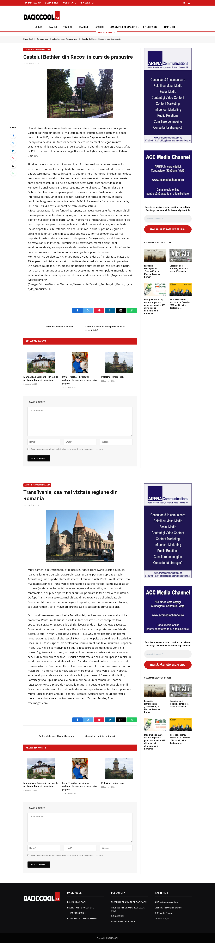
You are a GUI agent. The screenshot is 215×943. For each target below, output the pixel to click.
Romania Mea (105, 32)
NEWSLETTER (87, 2)
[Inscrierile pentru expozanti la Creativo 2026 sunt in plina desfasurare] (181, 289)
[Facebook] (13, 136)
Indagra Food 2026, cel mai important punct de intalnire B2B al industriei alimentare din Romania (154, 306)
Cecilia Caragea (162, 918)
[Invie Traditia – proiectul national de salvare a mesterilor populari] (80, 362)
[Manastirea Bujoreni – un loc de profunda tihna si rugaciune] (41, 362)
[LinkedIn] (13, 151)
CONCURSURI (117, 916)
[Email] (13, 165)
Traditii (67, 27)
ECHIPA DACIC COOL (76, 902)
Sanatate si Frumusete (123, 27)
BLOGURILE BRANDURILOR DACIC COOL (129, 902)
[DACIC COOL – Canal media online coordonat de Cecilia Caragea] (41, 15)
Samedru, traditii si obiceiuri (60, 326)
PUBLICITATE (69, 2)
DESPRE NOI (51, 2)
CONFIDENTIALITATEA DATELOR (82, 918)
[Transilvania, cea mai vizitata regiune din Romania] (80, 536)
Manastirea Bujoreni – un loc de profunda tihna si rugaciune (40, 379)
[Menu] (189, 3)
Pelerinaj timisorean (112, 377)
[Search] (184, 3)
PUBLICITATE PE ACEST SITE (80, 908)
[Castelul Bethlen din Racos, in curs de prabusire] (80, 94)
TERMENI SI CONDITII (76, 913)
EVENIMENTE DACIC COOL (123, 921)
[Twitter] (13, 143)
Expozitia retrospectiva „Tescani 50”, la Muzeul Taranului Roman (152, 271)
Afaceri (100, 27)
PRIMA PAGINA (33, 2)
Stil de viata (150, 27)
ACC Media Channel (164, 913)
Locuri (38, 27)
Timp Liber (170, 27)
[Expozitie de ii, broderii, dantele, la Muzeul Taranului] (181, 255)
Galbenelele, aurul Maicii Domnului (57, 736)
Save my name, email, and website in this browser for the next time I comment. (67, 449)
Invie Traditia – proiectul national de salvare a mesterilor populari (80, 380)
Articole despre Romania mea (37, 49)
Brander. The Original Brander (168, 908)
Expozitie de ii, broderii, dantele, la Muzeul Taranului (179, 269)
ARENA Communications (166, 902)
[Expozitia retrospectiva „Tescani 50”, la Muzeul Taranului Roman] (155, 255)
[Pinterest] (13, 158)
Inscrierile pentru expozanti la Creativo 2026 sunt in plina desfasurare (180, 303)
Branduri (84, 27)
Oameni (53, 27)
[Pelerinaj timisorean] (119, 362)
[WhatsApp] (13, 173)
